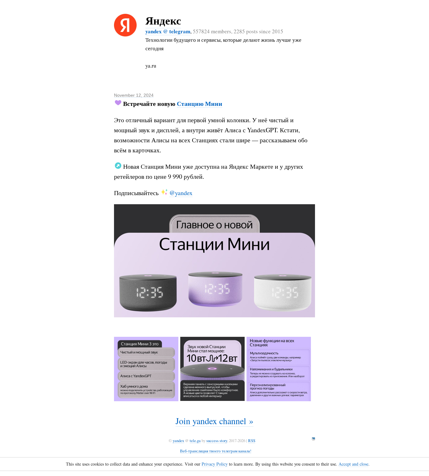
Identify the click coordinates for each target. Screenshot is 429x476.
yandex (178, 440)
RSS (251, 440)
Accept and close (353, 464)
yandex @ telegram (167, 31)
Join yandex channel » (214, 421)
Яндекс (163, 20)
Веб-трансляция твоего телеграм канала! (215, 451)
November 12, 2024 (134, 95)
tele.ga (195, 440)
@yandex (181, 193)
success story (216, 440)
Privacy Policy (215, 464)
